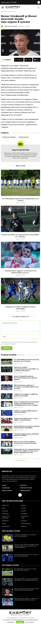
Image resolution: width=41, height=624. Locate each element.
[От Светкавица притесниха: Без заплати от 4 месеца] (20, 183)
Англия (23, 508)
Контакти (23, 485)
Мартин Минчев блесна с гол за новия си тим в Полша (26, 419)
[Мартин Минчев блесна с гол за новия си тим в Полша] (6, 421)
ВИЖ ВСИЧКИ (20, 355)
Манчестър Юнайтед (6, 517)
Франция (24, 514)
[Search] (39, 7)
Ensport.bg (4, 11)
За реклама (6, 488)
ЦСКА (3, 508)
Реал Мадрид (25, 523)
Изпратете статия (26, 488)
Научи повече (29, 622)
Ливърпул (5, 521)
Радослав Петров (10, 26)
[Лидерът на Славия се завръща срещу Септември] (20, 291)
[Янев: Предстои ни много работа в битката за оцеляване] (6, 428)
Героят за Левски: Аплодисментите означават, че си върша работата (26, 368)
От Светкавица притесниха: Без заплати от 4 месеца (26, 360)
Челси (4, 523)
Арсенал (24, 521)
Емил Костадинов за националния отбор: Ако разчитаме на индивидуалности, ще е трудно (26, 403)
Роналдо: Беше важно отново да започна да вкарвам (25, 535)
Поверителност (25, 490)
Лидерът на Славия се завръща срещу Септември (26, 395)
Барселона (5, 526)
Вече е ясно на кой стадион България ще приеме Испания (25, 442)
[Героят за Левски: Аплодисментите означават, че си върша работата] (20, 219)
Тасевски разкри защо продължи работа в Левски (26, 434)
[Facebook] (38, 2)
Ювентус (24, 526)
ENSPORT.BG (7, 471)
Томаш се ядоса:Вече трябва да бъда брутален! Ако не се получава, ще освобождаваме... (26, 546)
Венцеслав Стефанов (9, 137)
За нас (4, 485)
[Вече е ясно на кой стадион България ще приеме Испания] (6, 444)
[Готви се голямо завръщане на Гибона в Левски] (6, 413)
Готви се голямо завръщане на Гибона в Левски (25, 411)
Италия (23, 511)
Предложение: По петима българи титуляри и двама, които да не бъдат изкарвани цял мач (27, 450)
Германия (5, 514)
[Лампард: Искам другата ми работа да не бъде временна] (7, 557)
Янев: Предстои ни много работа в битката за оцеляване (27, 427)
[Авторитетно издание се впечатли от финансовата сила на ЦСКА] (20, 255)
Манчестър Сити (25, 517)
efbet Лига (5, 505)
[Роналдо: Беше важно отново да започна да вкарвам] (7, 538)
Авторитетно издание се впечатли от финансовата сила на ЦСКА (26, 386)
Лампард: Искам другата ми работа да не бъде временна (26, 555)
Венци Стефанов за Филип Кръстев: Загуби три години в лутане (25, 377)
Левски (23, 505)
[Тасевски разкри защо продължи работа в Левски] (6, 436)
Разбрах (20, 622)
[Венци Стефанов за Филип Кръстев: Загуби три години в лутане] (6, 378)
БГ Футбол (13, 11)
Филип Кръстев (23, 137)
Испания (5, 511)
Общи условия (7, 490)
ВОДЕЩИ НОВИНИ (8, 355)
